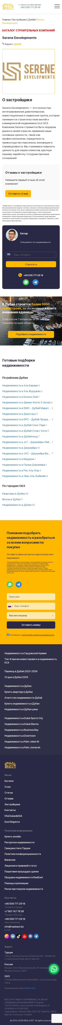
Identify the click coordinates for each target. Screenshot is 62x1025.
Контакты (10, 810)
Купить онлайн (13, 836)
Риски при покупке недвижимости (24, 889)
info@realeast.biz (14, 926)
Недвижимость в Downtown (20, 735)
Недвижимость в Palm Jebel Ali (22, 741)
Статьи (9, 792)
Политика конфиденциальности (23, 854)
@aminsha (30, 988)
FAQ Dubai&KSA (13, 816)
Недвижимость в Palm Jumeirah (22, 747)
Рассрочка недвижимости (19, 842)
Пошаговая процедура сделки (22, 871)
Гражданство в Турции (17, 848)
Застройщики (19, 19)
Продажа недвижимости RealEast (24, 877)
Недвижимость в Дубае (18, 686)
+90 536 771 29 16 (30, 7)
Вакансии (10, 859)
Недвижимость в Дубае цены (21, 709)
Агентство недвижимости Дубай (23, 697)
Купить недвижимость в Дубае (22, 703)
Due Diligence (12, 821)
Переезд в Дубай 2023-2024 (21, 671)
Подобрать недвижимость (31, 334)
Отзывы (9, 798)
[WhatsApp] (54, 969)
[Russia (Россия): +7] (9, 255)
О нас (8, 786)
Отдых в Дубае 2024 (16, 677)
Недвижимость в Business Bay (21, 729)
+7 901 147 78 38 (14, 911)
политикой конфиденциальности (38, 635)
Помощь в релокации (16, 883)
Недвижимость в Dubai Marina (22, 724)
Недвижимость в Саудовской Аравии (25, 653)
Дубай (31, 19)
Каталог (9, 781)
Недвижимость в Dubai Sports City (24, 718)
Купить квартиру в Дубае (19, 691)
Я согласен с (31, 635)
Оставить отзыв (18, 193)
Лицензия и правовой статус (21, 865)
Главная (6, 19)
